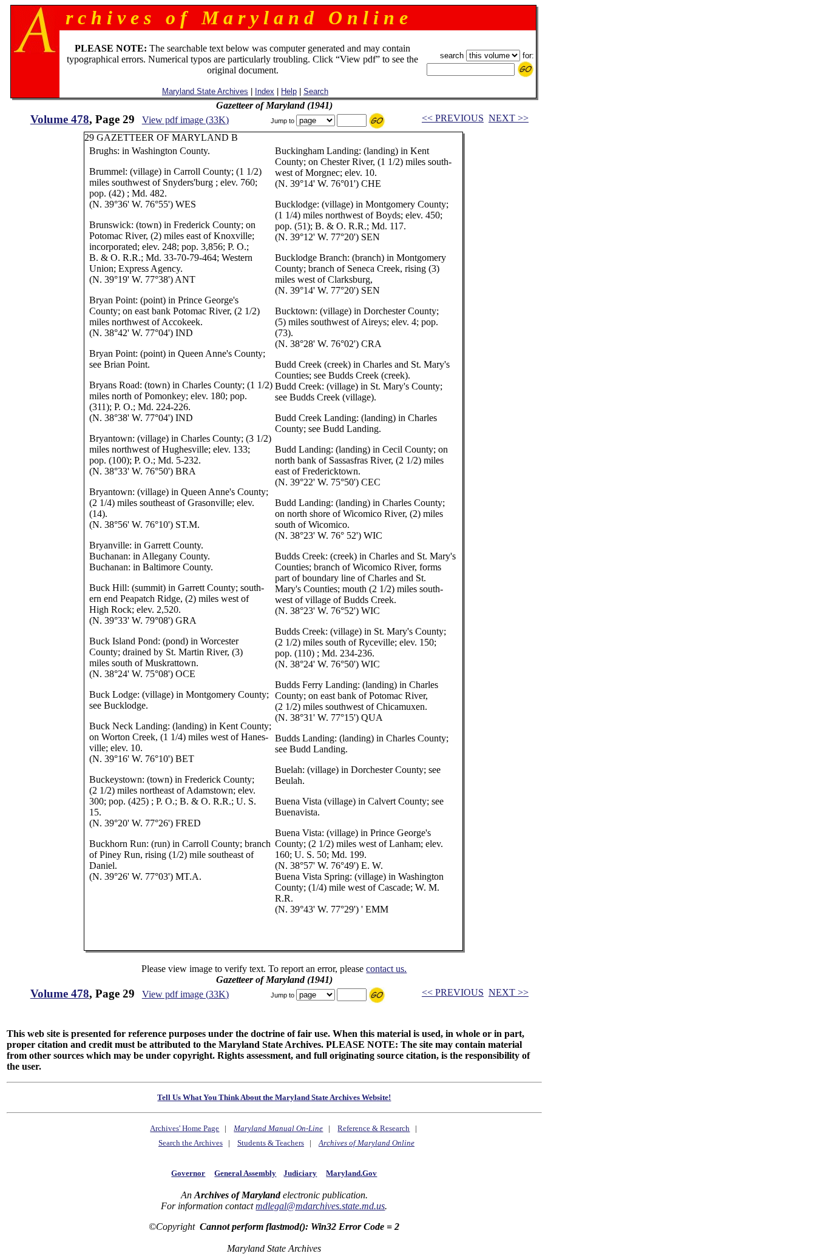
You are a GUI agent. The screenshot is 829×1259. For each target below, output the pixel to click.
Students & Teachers (270, 1142)
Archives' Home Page (184, 1128)
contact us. (386, 969)
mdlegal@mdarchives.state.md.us (320, 1206)
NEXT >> (509, 118)
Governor (188, 1173)
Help (289, 91)
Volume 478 (59, 119)
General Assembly (245, 1173)
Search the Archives (190, 1142)
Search (315, 91)
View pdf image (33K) (185, 120)
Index (264, 91)
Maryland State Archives (205, 91)
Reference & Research (373, 1128)
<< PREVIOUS (453, 118)
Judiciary (300, 1173)
